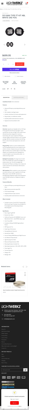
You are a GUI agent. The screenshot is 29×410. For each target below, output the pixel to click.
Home (1, 9)
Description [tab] (6, 97)
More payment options (14, 72)
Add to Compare (20, 76)
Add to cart (20, 64)
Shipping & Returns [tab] (19, 97)
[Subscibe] (25, 369)
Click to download (15, 101)
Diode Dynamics (5, 13)
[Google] (15, 89)
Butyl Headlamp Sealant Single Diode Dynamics (14, 290)
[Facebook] (11, 89)
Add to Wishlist (7, 76)
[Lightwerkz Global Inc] (14, 3)
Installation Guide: (7, 101)
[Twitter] (8, 89)
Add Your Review (15, 20)
